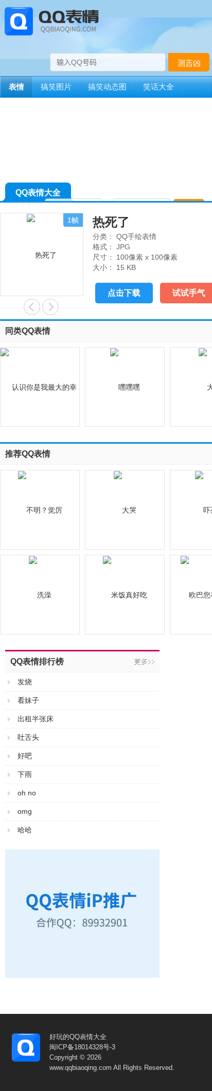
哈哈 (24, 830)
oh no (26, 793)
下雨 (24, 774)
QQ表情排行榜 (37, 661)
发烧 (24, 682)
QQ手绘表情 (136, 236)
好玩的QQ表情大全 (78, 1037)
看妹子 (28, 700)
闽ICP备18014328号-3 (82, 1047)
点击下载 (124, 292)
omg (24, 811)
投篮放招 (32, 307)
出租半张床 (35, 719)
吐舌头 (28, 737)
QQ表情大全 (38, 192)
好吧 (24, 756)
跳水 (50, 307)
